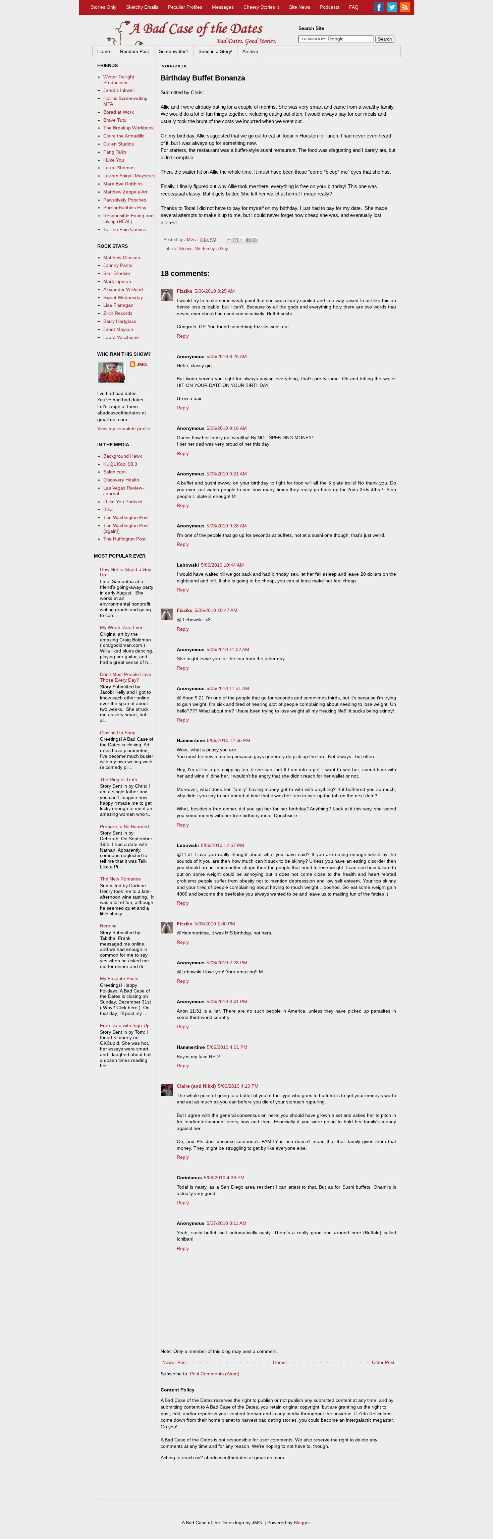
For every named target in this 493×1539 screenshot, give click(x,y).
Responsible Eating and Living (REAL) (128, 218)
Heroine (108, 925)
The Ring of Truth (118, 779)
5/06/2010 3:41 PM (227, 1001)
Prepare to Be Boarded (124, 826)
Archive (250, 51)
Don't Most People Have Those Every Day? (125, 677)
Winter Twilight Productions (118, 79)
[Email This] (229, 240)
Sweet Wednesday (123, 297)
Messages (223, 7)
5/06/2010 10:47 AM (216, 610)
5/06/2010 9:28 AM (227, 525)
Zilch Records (117, 313)
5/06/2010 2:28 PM (227, 962)
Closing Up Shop (117, 732)
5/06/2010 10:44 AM (222, 565)
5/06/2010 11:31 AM (228, 688)
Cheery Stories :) (261, 7)
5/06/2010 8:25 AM (215, 291)
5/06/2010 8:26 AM (227, 356)
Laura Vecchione (121, 337)
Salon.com (114, 471)
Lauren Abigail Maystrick (129, 175)
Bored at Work (118, 112)
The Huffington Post (124, 539)
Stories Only (103, 7)
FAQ (354, 7)
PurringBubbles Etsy (124, 207)
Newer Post (174, 1362)
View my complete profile (123, 428)
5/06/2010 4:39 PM (224, 1177)
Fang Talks (114, 152)
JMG (141, 364)
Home (103, 51)
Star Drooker (116, 273)
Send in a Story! (215, 51)
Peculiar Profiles (185, 7)
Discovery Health (121, 479)
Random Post (134, 51)
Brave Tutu (114, 120)
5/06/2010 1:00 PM (215, 923)
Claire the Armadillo (124, 135)
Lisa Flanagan (118, 305)
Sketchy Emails (142, 7)
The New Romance (120, 878)
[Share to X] (241, 240)
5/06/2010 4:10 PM (238, 1086)
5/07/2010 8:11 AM (226, 1223)
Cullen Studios (118, 144)
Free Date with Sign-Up (125, 1025)
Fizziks (185, 291)
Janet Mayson (118, 329)
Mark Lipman (117, 281)
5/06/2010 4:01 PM (227, 1047)
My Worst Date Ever (121, 627)
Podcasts (329, 7)
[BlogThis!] (235, 240)
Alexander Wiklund (123, 289)
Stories (186, 248)
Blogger (302, 1522)
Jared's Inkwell (118, 90)
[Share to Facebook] (248, 240)
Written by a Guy (211, 248)
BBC (108, 509)
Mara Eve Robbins (123, 183)
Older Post (383, 1362)
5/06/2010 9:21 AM (227, 473)
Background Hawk (122, 456)
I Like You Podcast (123, 501)
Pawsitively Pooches (124, 200)
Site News (299, 7)
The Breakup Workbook (128, 127)
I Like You (113, 160)
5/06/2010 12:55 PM (228, 740)
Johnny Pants (117, 265)
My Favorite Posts (119, 978)
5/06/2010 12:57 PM (222, 845)
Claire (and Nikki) (196, 1086)
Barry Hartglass (119, 321)
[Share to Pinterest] (254, 240)
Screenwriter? (173, 51)
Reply (183, 336)
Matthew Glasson (121, 257)
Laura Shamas (118, 167)
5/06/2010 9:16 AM (227, 428)
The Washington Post (126, 517)
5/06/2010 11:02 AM (228, 649)
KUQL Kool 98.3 (120, 464)
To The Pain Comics (124, 229)
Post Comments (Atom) (214, 1373)
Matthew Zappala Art (125, 191)
